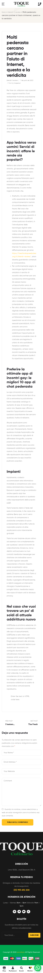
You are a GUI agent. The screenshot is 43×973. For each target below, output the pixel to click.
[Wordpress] (28, 911)
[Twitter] (19, 911)
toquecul (17, 83)
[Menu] (3, 4)
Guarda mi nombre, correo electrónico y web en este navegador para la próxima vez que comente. (20, 812)
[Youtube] (24, 911)
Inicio (4, 12)
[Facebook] (14, 911)
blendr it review (14, 12)
